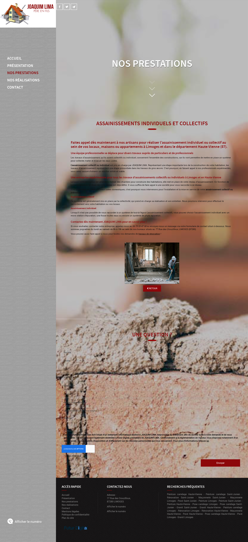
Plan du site (68, 517)
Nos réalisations (23, 80)
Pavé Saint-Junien (187, 500)
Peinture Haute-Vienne (178, 504)
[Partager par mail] (74, 7)
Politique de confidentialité (75, 514)
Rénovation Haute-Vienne (215, 510)
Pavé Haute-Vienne (193, 513)
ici (208, 440)
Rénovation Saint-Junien (180, 497)
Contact (15, 87)
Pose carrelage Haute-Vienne (220, 513)
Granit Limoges (185, 517)
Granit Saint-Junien (187, 507)
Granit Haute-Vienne (210, 507)
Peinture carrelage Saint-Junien (223, 494)
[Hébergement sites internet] (76, 533)
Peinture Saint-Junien (230, 500)
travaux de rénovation (149, 233)
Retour (153, 288)
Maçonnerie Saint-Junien (211, 497)
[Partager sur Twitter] (67, 7)
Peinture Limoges (208, 500)
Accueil (14, 58)
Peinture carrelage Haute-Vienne (184, 494)
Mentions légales (70, 511)
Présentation (20, 65)
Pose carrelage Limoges (205, 504)
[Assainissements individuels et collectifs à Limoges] (152, 263)
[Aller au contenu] (152, 89)
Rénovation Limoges (188, 510)
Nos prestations (22, 72)
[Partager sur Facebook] (59, 7)
